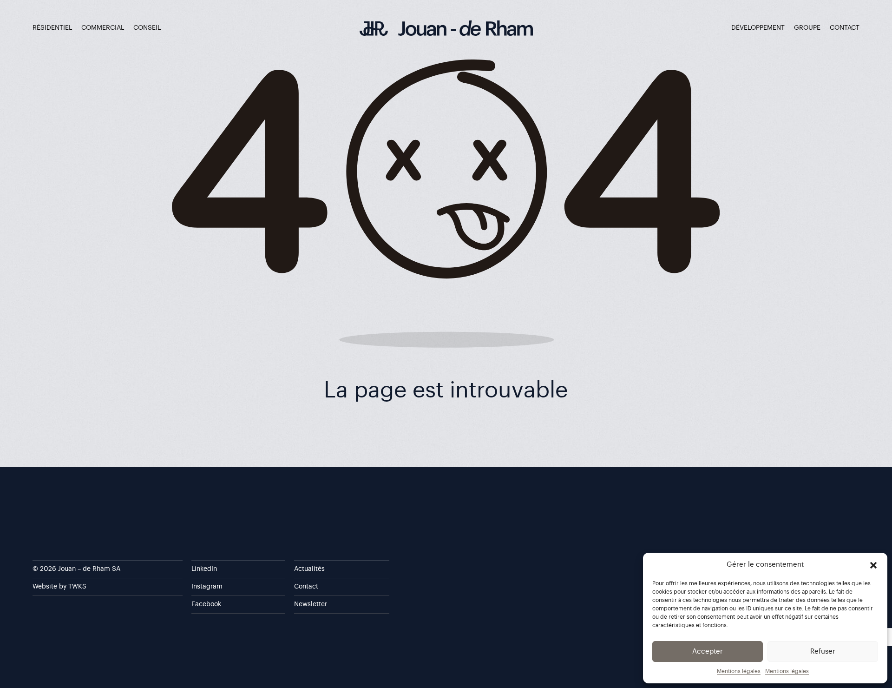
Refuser (822, 651)
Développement (758, 28)
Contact (844, 28)
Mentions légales (739, 671)
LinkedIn (204, 569)
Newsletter (310, 604)
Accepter (707, 651)
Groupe (807, 28)
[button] (873, 564)
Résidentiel (52, 28)
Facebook (206, 604)
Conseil (147, 28)
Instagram (207, 586)
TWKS (77, 586)
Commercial (102, 28)
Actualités (309, 569)
